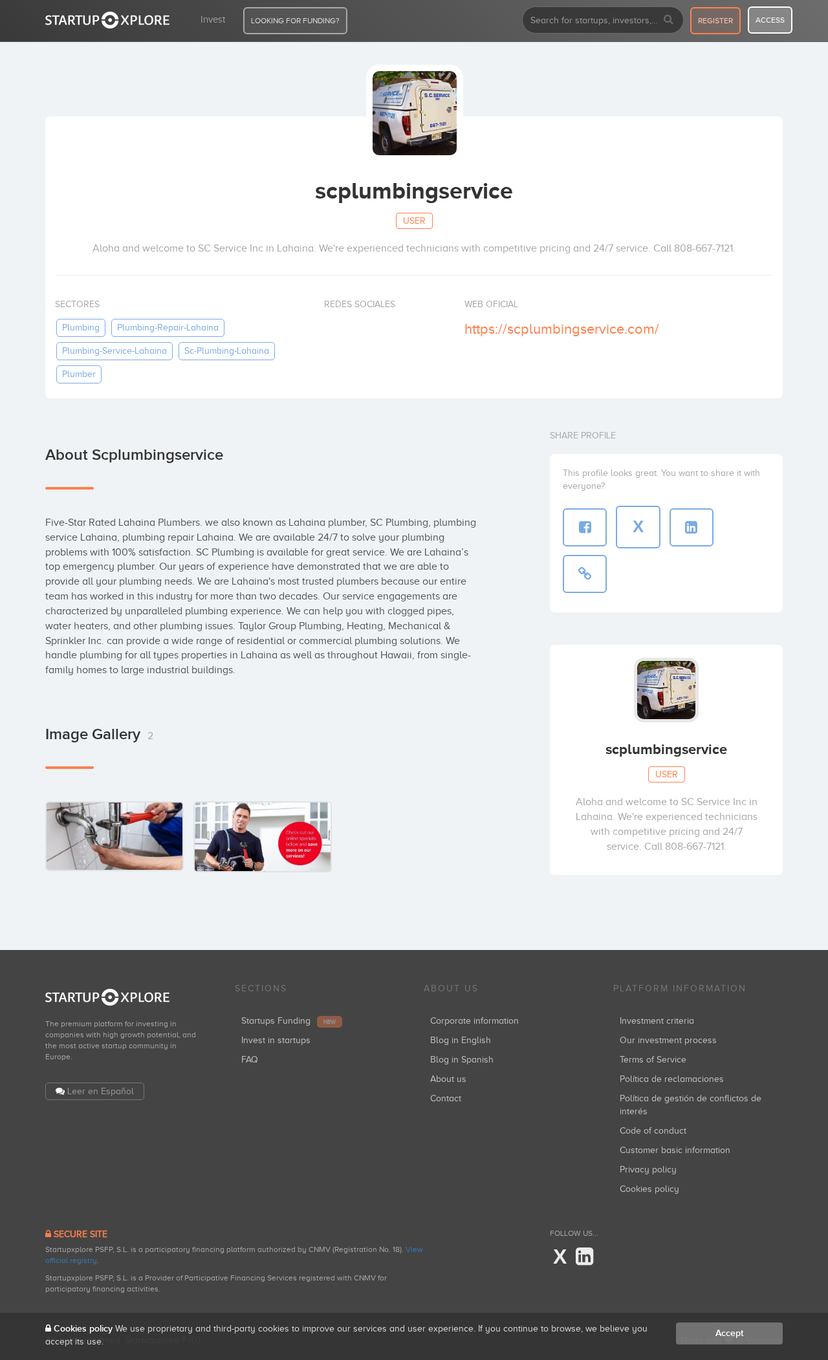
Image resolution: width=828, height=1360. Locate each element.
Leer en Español (100, 1091)
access (770, 20)
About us (448, 1079)
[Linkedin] (584, 1257)
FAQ (249, 1059)
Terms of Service (653, 1059)
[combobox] (603, 20)
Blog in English (460, 1040)
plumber (79, 374)
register (715, 20)
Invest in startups (275, 1040)
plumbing (81, 327)
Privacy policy (648, 1169)
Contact (445, 1098)
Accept (729, 1333)
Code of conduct (653, 1131)
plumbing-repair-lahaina (168, 327)
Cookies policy (649, 1189)
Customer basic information (675, 1150)
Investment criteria (657, 1021)
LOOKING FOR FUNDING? (295, 20)
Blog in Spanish (462, 1059)
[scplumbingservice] (114, 836)
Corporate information (474, 1021)
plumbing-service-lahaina (114, 351)
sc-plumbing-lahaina (226, 351)
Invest (213, 19)
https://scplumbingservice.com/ (561, 329)
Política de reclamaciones (672, 1079)
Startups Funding (288, 1021)
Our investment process (668, 1040)
